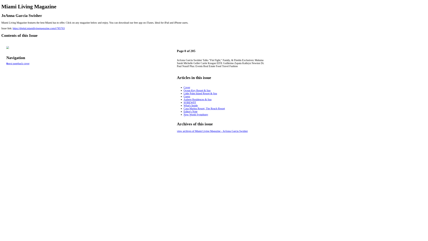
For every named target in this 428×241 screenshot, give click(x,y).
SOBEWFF (190, 102)
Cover (187, 87)
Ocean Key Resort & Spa (197, 90)
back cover (23, 63)
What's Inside (191, 105)
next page (13, 63)
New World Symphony (196, 114)
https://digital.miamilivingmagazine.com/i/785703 (39, 28)
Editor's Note (190, 111)
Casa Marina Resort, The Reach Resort (204, 108)
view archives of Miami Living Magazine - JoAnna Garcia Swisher (212, 131)
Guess (187, 96)
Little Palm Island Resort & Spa (200, 93)
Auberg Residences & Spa (197, 99)
